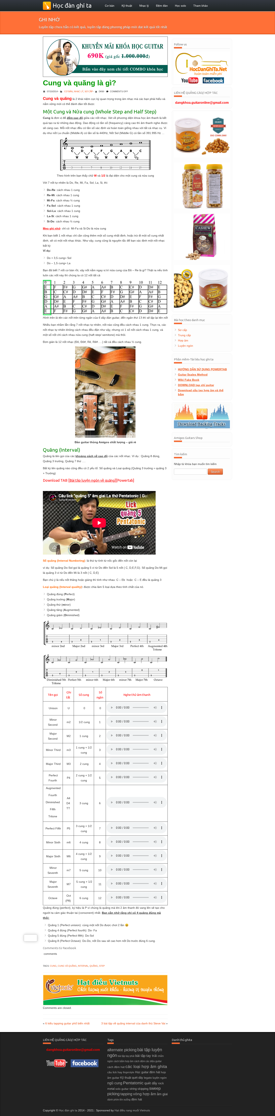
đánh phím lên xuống (118, 1099)
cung (53, 966)
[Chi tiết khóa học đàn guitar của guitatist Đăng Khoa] (105, 57)
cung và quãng (67, 966)
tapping (126, 1094)
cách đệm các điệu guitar (148, 1061)
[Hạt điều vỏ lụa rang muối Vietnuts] (202, 237)
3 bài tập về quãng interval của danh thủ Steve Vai (133, 1023)
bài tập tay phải (126, 1056)
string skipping (138, 1088)
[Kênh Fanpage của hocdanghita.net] (216, 80)
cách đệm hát (116, 1067)
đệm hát (136, 1099)
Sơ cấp (89, 91)
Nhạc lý (144, 5)
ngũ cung (114, 1083)
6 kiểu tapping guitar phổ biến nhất (67, 1023)
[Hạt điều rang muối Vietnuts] (202, 186)
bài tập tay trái (146, 1056)
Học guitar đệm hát (147, 1072)
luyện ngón (160, 1077)
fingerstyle (128, 1072)
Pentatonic (133, 1082)
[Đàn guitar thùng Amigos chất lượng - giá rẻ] (105, 392)
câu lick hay (114, 1072)
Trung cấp (184, 335)
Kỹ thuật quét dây (131, 1077)
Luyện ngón (185, 345)
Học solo (180, 5)
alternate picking (121, 1050)
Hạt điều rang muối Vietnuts (132, 1110)
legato (148, 1077)
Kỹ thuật (127, 5)
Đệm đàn (162, 5)
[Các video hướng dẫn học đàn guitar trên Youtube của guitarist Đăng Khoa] (188, 80)
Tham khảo (200, 5)
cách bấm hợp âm (123, 1061)
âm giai (162, 1094)
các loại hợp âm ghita (146, 1066)
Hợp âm (183, 340)
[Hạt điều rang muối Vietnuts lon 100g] (202, 288)
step (102, 966)
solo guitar (122, 1088)
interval (83, 966)
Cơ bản (109, 5)
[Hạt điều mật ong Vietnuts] (202, 135)
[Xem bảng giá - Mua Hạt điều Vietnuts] (105, 989)
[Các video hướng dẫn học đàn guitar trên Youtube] (57, 1063)
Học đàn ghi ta (68, 1110)
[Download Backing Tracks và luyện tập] (202, 416)
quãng (94, 966)
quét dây (150, 1083)
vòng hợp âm (144, 1094)
